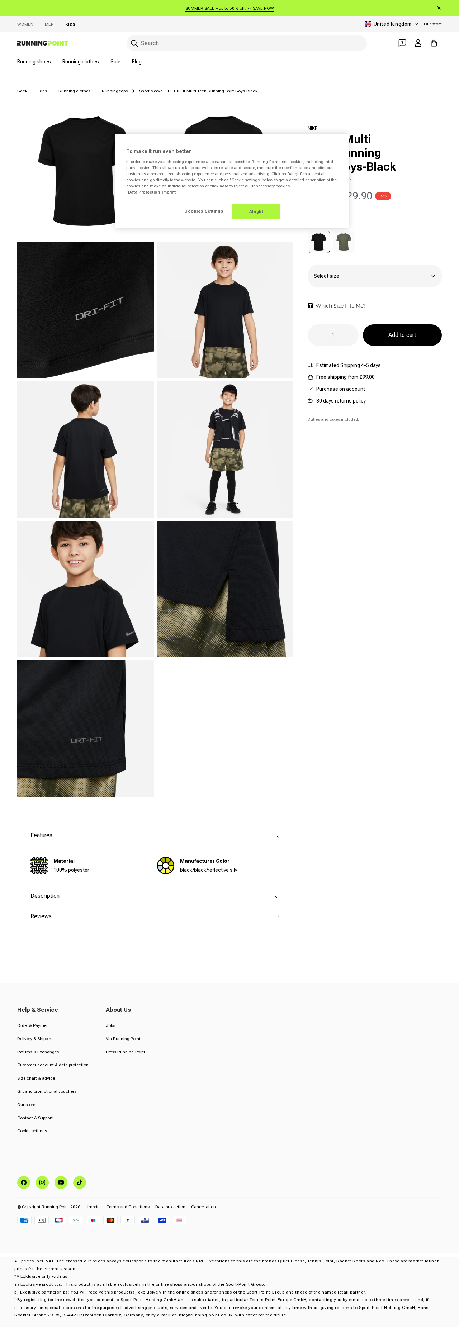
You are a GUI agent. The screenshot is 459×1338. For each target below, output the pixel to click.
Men (49, 24)
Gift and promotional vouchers (46, 1091)
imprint (94, 1206)
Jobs (110, 1025)
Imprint (169, 192)
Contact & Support (35, 1117)
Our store (433, 24)
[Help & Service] (402, 43)
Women (25, 24)
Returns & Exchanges (38, 1051)
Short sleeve (150, 91)
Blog (137, 62)
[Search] (134, 43)
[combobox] (247, 43)
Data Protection (144, 192)
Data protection (170, 1206)
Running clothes (80, 62)
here (223, 186)
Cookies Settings (203, 211)
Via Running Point (123, 1038)
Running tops (115, 91)
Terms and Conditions (128, 1206)
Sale (115, 62)
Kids (70, 24)
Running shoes (34, 62)
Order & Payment (33, 1025)
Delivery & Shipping (35, 1038)
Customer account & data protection (53, 1064)
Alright (256, 211)
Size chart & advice (36, 1078)
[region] (232, 181)
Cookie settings (32, 1130)
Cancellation (203, 1206)
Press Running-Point (125, 1051)
